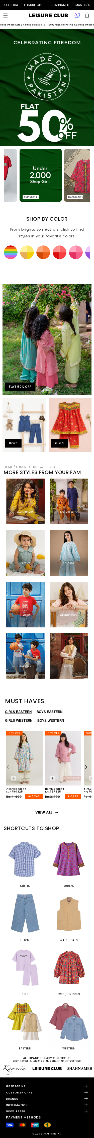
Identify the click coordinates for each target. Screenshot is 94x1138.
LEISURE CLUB (34, 5)
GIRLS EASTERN (18, 712)
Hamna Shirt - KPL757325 (56, 790)
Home (8, 467)
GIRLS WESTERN (18, 720)
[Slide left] (8, 767)
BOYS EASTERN (49, 712)
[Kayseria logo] (48, 15)
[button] (5, 15)
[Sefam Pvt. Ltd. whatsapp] (77, 16)
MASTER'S (82, 5)
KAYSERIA (11, 5)
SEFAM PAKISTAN (51, 1133)
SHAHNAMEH (60, 5)
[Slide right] (85, 767)
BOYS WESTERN (50, 720)
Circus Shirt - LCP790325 (17, 790)
